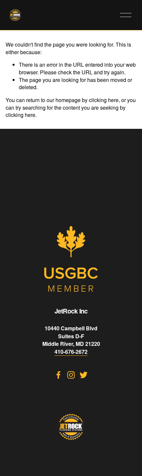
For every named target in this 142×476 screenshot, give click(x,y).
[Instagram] (71, 375)
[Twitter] (84, 375)
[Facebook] (58, 375)
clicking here (104, 100)
